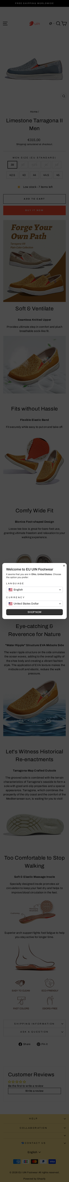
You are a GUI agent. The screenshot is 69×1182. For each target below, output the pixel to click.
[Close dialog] (64, 566)
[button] (34, 590)
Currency (15, 597)
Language (15, 583)
